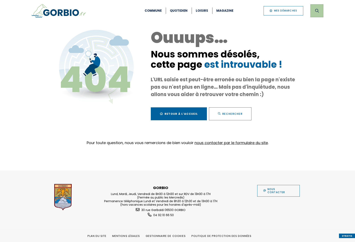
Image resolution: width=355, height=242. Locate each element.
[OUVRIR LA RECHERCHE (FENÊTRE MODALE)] (316, 10)
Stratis (347, 235)
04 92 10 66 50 (163, 215)
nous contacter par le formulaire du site (231, 142)
